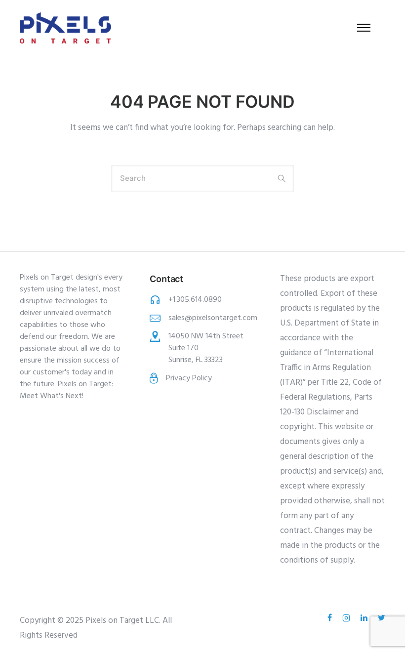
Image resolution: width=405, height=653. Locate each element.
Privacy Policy (189, 378)
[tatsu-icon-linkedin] (365, 617)
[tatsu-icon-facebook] (331, 617)
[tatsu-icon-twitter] (381, 617)
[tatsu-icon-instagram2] (347, 617)
